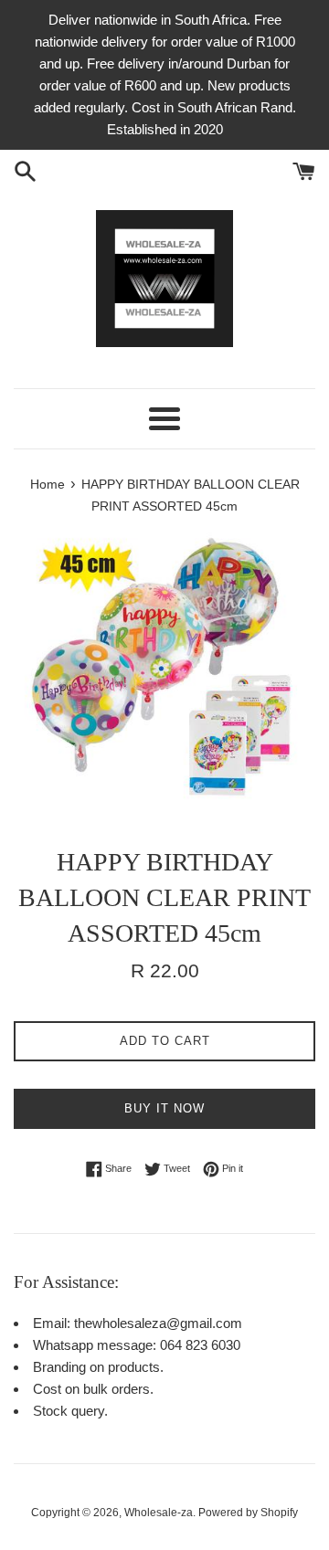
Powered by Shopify (248, 1512)
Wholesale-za (158, 1512)
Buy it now (164, 1108)
